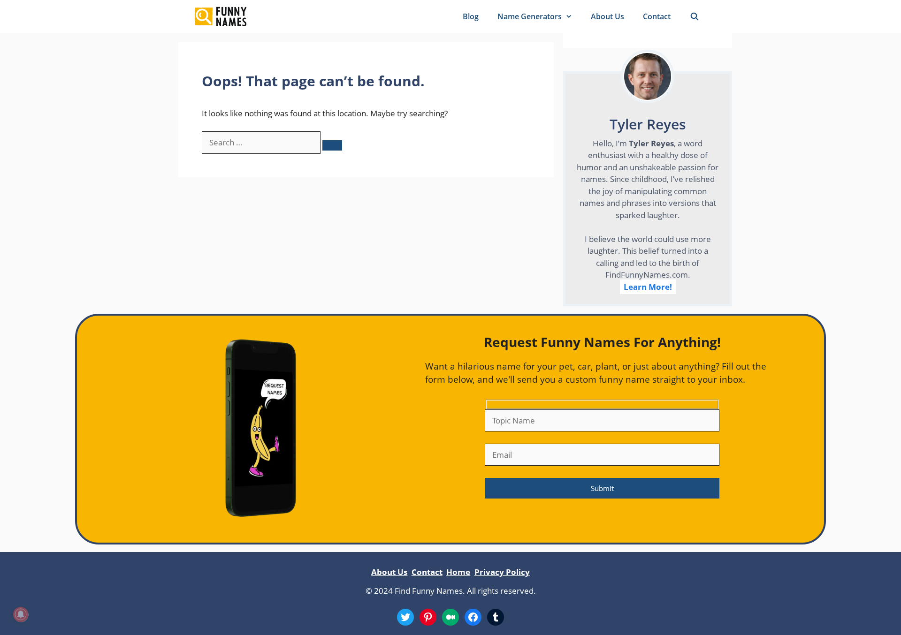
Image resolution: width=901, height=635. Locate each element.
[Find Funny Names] (220, 16)
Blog (471, 16)
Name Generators (529, 16)
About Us (607, 16)
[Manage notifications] (20, 614)
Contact (657, 16)
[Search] (332, 145)
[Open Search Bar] (694, 16)
